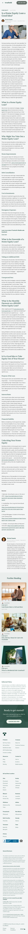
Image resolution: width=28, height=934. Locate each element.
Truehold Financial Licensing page (13, 914)
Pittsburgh (5, 814)
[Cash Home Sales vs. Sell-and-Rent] (14, 596)
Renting (5, 764)
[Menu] (2, 2)
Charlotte (5, 820)
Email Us (17, 761)
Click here (4, 234)
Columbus (5, 785)
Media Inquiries (19, 764)
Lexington (17, 798)
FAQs (4, 761)
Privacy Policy (4, 929)
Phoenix (5, 836)
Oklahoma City (6, 805)
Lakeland (17, 785)
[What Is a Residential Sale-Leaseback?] (14, 659)
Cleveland (5, 781)
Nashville (5, 827)
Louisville (17, 796)
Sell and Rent (6, 745)
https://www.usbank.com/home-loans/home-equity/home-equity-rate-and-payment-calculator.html (13, 527)
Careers (17, 747)
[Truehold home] (8, 2)
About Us (17, 742)
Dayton (4, 789)
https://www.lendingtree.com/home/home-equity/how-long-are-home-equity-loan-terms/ (13, 509)
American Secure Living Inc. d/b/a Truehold (11, 866)
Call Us (17, 759)
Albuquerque (18, 814)
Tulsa (4, 807)
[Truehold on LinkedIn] (24, 929)
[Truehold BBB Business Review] (11, 841)
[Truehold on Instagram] (21, 929)
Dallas (16, 827)
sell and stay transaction (8, 460)
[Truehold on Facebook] (22, 929)
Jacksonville (18, 783)
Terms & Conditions (13, 929)
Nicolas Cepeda (8, 19)
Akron (4, 787)
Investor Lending (7, 752)
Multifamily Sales (7, 747)
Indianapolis (18, 805)
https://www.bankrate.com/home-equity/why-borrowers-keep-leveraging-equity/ (12, 498)
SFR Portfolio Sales (7, 750)
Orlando (17, 787)
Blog (4, 759)
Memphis (5, 829)
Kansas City (5, 798)
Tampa (17, 781)
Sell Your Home (6, 742)
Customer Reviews (20, 745)
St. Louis (5, 796)
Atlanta (17, 820)
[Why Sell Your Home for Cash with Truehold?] (14, 628)
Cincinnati (5, 783)
